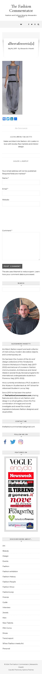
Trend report (8, 638)
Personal (6, 649)
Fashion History (9, 577)
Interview (6, 607)
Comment (7, 230)
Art (4, 546)
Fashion (6, 566)
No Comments (21, 128)
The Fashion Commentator (21, 8)
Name (5, 178)
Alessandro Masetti (27, 48)
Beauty (6, 551)
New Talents (8, 623)
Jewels (5, 613)
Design (5, 556)
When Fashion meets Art (13, 643)
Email (5, 189)
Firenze (6, 597)
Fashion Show (8, 587)
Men (4, 618)
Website (5, 200)
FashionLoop (8, 592)
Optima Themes (28, 670)
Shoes (5, 633)
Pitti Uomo (7, 628)
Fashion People (9, 582)
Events (5, 561)
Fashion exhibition (10, 571)
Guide (5, 602)
